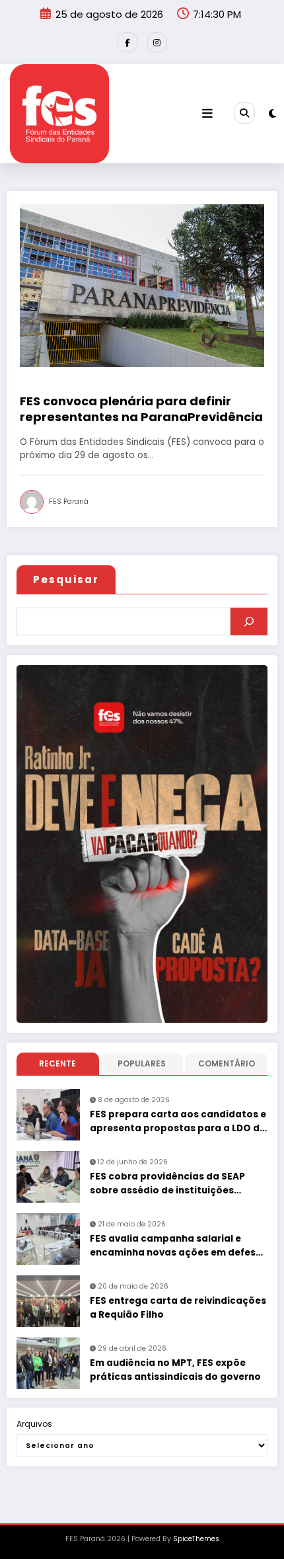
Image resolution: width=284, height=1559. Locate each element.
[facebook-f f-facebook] (127, 42)
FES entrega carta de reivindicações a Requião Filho (178, 1307)
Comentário (226, 1063)
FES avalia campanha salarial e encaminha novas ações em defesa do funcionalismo (176, 1245)
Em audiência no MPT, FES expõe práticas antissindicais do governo (175, 1369)
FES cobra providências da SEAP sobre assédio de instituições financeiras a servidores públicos (171, 1183)
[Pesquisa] (244, 113)
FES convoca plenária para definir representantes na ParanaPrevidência (141, 408)
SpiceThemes (196, 1539)
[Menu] (207, 114)
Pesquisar (66, 579)
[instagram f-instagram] (157, 42)
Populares (142, 1063)
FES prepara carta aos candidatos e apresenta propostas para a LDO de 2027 (178, 1121)
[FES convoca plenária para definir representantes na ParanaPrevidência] (142, 284)
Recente (57, 1063)
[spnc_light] (272, 113)
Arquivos (34, 1423)
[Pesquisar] (249, 621)
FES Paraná (69, 501)
